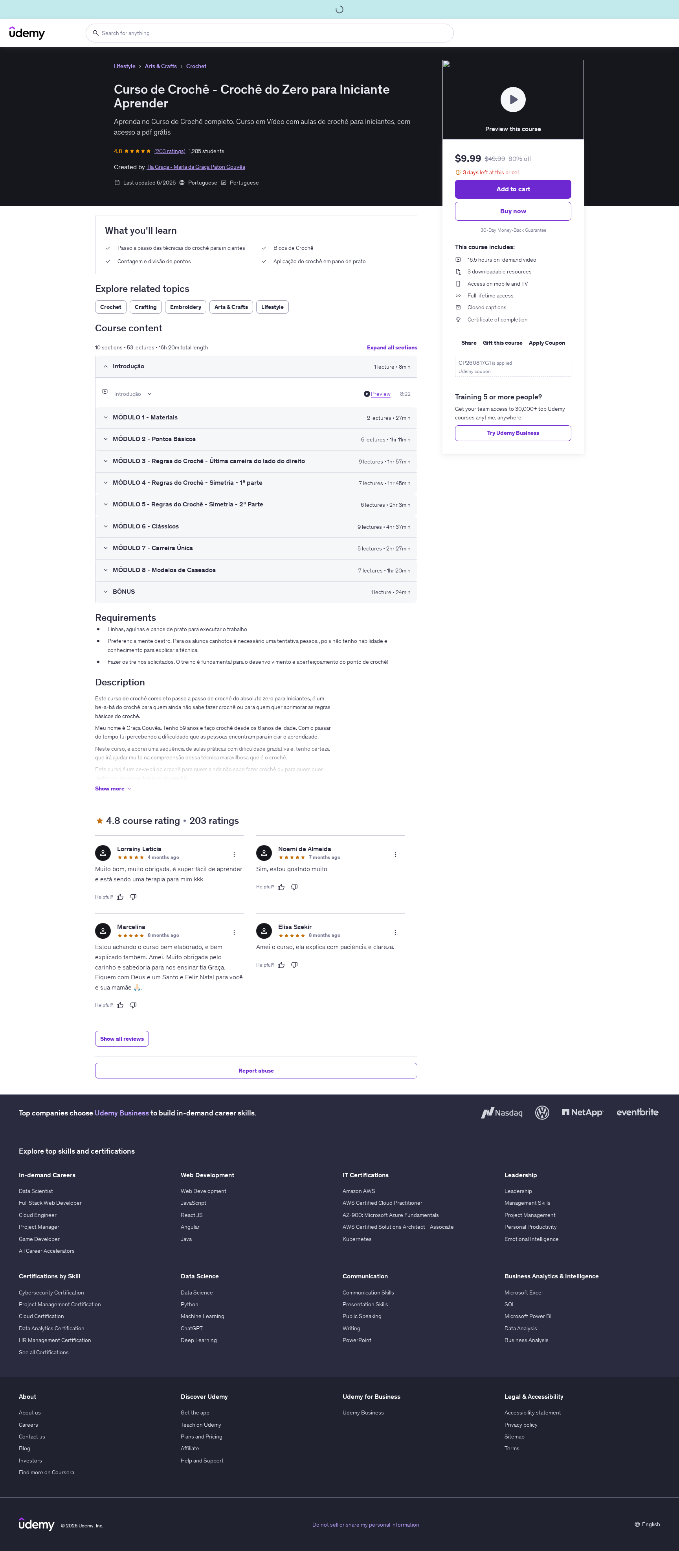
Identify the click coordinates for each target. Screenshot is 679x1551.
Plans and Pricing (201, 1436)
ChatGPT (192, 1328)
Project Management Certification (60, 1304)
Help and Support (202, 1460)
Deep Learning (199, 1340)
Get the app (195, 1412)
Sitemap (515, 1436)
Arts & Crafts (161, 66)
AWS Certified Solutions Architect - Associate (398, 1226)
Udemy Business (122, 1112)
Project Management (530, 1215)
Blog (24, 1448)
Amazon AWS (359, 1191)
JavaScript (193, 1202)
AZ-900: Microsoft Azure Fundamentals (391, 1215)
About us (30, 1412)
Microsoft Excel (524, 1292)
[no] (133, 897)
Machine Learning (202, 1316)
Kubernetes (357, 1239)
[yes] (120, 897)
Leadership (518, 1191)
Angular (190, 1226)
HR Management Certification (55, 1340)
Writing (351, 1328)
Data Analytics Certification (51, 1328)
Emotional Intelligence (532, 1239)
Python (189, 1304)
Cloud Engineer (38, 1215)
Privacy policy (521, 1424)
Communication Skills (368, 1292)
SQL (510, 1304)
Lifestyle (125, 66)
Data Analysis (521, 1328)
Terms (512, 1448)
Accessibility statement (533, 1412)
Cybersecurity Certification (51, 1292)
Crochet (196, 66)
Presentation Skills (365, 1304)
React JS (192, 1215)
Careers (28, 1424)
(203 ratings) (169, 151)
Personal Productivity (531, 1226)
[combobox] (270, 33)
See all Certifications (44, 1352)
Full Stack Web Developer (50, 1202)
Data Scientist (36, 1191)
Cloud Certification (41, 1316)
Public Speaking (362, 1316)
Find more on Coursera (46, 1472)
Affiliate (190, 1448)
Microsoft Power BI (528, 1316)
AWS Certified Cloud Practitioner (382, 1202)
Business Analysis (527, 1340)
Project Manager (39, 1226)
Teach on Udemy (201, 1424)
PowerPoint (357, 1340)
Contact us (32, 1436)
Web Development (203, 1191)
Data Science (197, 1292)
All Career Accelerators (47, 1250)
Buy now (513, 211)
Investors (30, 1460)
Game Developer (39, 1239)
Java (186, 1239)
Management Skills (528, 1202)
